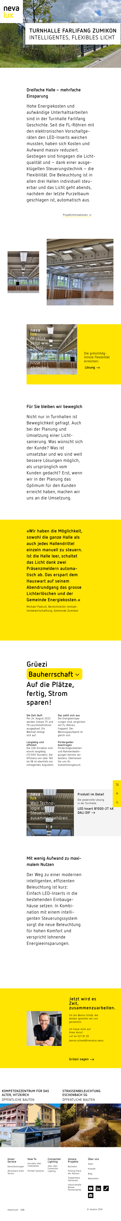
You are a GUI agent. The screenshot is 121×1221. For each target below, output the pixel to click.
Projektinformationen (75, 214)
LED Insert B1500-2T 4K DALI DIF (96, 810)
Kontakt (92, 1168)
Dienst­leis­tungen (16, 1166)
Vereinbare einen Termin (16, 1172)
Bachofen (72, 1166)
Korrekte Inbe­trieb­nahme (35, 1164)
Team (90, 1164)
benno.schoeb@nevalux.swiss (86, 1040)
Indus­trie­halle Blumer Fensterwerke (74, 1187)
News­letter (93, 1178)
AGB (22, 1210)
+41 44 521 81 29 (79, 1036)
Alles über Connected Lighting (53, 1168)
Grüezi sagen (79, 1059)
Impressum (13, 1210)
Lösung (90, 367)
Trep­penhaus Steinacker (74, 1179)
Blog (90, 1173)
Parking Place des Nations (74, 1172)
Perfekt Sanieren (36, 1171)
